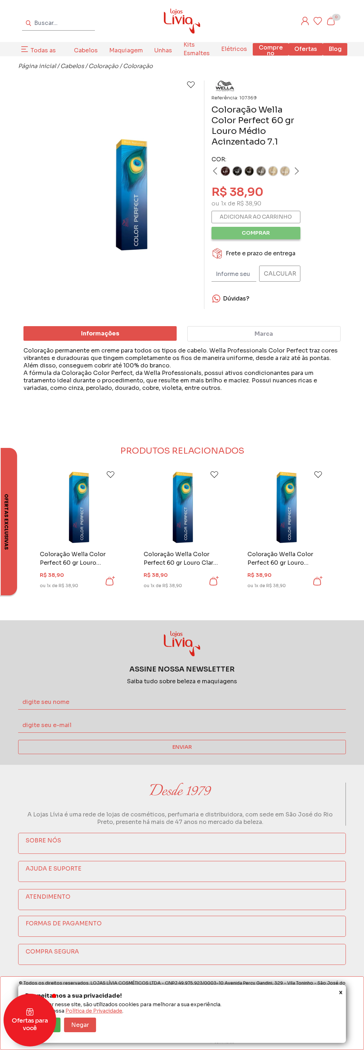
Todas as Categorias (47, 55)
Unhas (163, 50)
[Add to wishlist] (191, 84)
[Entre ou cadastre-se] (305, 21)
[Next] (290, 171)
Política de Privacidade (93, 1011)
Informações (100, 333)
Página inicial (37, 66)
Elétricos (234, 49)
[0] (330, 21)
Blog (335, 49)
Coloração (103, 66)
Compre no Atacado (270, 53)
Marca (264, 334)
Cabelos (86, 50)
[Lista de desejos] (317, 21)
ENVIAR (182, 747)
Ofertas (305, 49)
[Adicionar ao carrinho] (109, 581)
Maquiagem (126, 50)
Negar (80, 1025)
